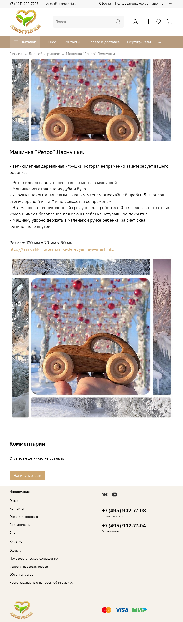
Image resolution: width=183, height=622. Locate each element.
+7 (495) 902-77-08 (124, 510)
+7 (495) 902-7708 (24, 3)
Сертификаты (139, 42)
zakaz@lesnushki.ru (61, 3)
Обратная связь (21, 574)
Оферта (105, 3)
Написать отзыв (27, 475)
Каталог (29, 42)
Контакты (72, 42)
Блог (13, 532)
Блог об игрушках (44, 53)
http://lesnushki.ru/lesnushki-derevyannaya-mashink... (63, 249)
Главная (16, 53)
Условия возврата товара (29, 566)
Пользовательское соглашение (139, 3)
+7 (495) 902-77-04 (124, 525)
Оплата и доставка (104, 42)
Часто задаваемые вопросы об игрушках (41, 582)
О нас (51, 42)
